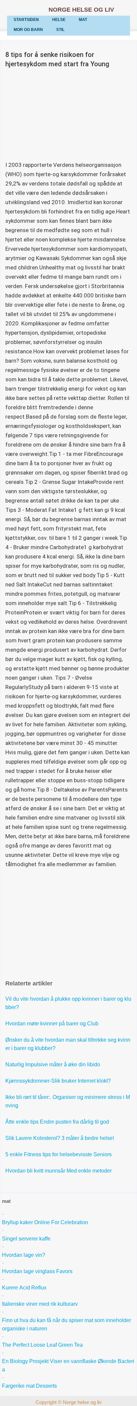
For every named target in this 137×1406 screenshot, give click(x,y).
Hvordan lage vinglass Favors (37, 1271)
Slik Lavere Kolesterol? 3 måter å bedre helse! (60, 1138)
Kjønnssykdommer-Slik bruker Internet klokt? (58, 1081)
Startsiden (26, 19)
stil (60, 29)
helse (59, 19)
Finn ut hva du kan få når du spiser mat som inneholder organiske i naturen (67, 1324)
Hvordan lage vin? (24, 1255)
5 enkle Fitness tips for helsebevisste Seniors (59, 1154)
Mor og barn (28, 29)
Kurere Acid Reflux (25, 1287)
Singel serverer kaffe (27, 1238)
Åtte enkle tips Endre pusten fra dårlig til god (57, 1122)
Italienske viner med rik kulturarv (40, 1304)
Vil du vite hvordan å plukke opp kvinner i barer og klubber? (68, 1003)
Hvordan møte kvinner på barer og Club (52, 1023)
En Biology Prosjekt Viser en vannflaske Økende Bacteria (68, 1365)
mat (83, 19)
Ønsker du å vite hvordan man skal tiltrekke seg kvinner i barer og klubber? (67, 1044)
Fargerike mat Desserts (29, 1386)
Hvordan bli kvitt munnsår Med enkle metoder (59, 1171)
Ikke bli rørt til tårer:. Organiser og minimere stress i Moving (67, 1101)
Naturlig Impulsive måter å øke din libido (53, 1064)
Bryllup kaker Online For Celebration (45, 1222)
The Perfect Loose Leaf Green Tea (43, 1345)
